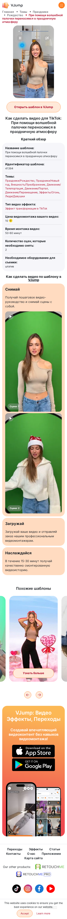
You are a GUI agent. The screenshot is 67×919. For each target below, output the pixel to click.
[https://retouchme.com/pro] (33, 874)
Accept (25, 913)
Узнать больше (33, 673)
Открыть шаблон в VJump (33, 107)
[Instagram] (28, 888)
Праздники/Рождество (19, 180)
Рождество (15, 15)
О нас (31, 853)
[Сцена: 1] (33, 361)
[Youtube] (50, 888)
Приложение (51, 853)
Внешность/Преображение (28, 184)
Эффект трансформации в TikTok (26, 208)
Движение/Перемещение (21, 192)
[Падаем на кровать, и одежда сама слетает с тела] (21, 809)
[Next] (39, 694)
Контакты (13, 853)
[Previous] (27, 694)
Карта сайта (33, 858)
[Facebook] (39, 888)
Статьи (54, 849)
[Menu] (61, 5)
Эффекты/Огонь (49, 192)
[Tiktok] (17, 888)
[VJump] (12, 5)
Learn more (43, 913)
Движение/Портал (36, 188)
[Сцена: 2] (33, 463)
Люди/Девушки (15, 196)
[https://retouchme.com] (49, 867)
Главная (8, 12)
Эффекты (36, 849)
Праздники (40, 12)
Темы (23, 12)
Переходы (14, 849)
